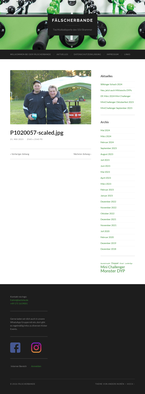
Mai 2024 (105, 130)
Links (127, 54)
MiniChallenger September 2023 (116, 108)
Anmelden (36, 366)
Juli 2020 (105, 231)
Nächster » (82, 154)
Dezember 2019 (108, 243)
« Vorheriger (19, 154)
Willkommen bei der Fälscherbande (30, 54)
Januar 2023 (107, 195)
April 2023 (106, 177)
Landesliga (128, 263)
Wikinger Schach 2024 (111, 84)
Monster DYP (113, 271)
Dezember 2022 (108, 201)
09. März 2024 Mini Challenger (116, 96)
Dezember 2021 (108, 219)
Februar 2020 (107, 237)
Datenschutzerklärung (87, 54)
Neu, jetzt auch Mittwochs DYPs (116, 90)
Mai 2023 (105, 171)
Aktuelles (62, 54)
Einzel (122, 263)
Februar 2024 (107, 142)
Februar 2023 (107, 189)
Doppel (115, 263)
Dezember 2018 (108, 249)
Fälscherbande (72, 20)
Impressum (113, 54)
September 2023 (109, 148)
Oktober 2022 (107, 213)
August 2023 (107, 154)
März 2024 (106, 136)
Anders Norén (116, 384)
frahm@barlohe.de (19, 300)
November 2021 (108, 225)
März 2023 (106, 183)
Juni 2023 (105, 165)
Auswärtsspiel (105, 263)
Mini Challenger (113, 267)
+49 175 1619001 (19, 303)
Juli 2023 (105, 160)
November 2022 (108, 207)
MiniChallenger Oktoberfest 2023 (117, 102)
